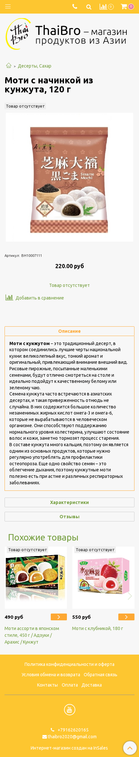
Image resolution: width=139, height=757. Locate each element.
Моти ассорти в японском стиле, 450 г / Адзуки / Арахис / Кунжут (32, 635)
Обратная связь (100, 674)
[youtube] (69, 709)
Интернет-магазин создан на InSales (69, 748)
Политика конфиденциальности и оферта (69, 664)
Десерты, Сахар (34, 65)
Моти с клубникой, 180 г (97, 628)
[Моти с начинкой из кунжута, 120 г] (69, 177)
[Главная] (9, 65)
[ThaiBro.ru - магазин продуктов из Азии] (69, 33)
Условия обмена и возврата (51, 674)
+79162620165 (73, 729)
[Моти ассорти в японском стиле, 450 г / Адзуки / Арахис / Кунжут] (36, 577)
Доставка (91, 685)
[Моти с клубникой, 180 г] (103, 577)
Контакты (47, 685)
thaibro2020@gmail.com (72, 736)
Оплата (70, 685)
